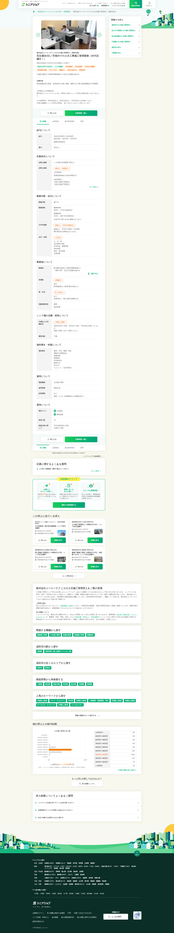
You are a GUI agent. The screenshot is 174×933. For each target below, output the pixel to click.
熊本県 (77, 884)
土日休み (58, 237)
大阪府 (47, 878)
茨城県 (81, 684)
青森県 (69, 863)
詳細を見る (58, 540)
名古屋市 (52, 874)
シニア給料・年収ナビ (101, 3)
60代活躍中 (78, 66)
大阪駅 (54, 893)
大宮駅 (36, 893)
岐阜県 (82, 874)
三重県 (76, 874)
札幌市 (51, 863)
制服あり (62, 70)
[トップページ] (34, 11)
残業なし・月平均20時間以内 (64, 225)
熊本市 (82, 884)
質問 (82, 121)
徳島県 (92, 881)
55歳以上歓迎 (81, 700)
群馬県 (89, 684)
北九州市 (58, 884)
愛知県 (47, 874)
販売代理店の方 (38, 921)
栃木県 (73, 684)
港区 (50, 866)
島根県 (75, 881)
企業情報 (55, 121)
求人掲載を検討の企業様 (118, 3)
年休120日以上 (72, 70)
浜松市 (70, 874)
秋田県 (81, 863)
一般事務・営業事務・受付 (99, 700)
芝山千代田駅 (68, 74)
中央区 (92, 866)
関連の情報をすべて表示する (86, 715)
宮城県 (58, 863)
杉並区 (75, 866)
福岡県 (47, 884)
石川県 (69, 871)
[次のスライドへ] (100, 34)
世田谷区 (69, 866)
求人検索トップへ (88, 784)
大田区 (62, 866)
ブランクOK (53, 70)
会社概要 (55, 917)
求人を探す (93, 5)
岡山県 (58, 881)
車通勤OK (58, 280)
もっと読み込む (68, 576)
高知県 (104, 881)
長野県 (58, 871)
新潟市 (51, 871)
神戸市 (67, 878)
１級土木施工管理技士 (62, 184)
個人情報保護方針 (67, 917)
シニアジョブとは (117, 5)
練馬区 (80, 866)
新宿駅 (71, 893)
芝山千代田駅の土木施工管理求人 (124, 30)
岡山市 (63, 881)
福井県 (75, 871)
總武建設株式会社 (77, 522)
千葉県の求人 (116, 53)
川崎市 (116, 866)
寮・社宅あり (59, 292)
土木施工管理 (58, 382)
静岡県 (59, 874)
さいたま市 (48, 868)
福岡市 (51, 884)
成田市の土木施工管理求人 (121, 25)
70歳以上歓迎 (63, 705)
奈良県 (91, 878)
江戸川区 (56, 866)
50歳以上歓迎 (130, 700)
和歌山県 (97, 878)
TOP (69, 913)
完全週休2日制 (42, 70)
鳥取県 (69, 881)
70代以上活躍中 (90, 66)
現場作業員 (67, 635)
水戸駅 (65, 893)
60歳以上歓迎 (42, 700)
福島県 (92, 863)
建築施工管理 (42, 635)
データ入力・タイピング (46, 705)
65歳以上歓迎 (117, 700)
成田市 (44, 74)
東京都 (47, 684)
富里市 (47, 668)
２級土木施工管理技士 (62, 182)
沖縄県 (107, 884)
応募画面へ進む (81, 113)
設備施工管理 (79, 635)
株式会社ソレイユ (40, 522)
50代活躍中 (69, 66)
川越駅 (77, 893)
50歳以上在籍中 (60, 322)
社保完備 (78, 617)
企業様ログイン (38, 913)
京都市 (78, 878)
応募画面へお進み (66, 606)
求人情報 (43, 121)
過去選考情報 (69, 121)
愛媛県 (98, 881)
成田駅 (39, 651)
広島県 (47, 881)
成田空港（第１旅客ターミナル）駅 (58, 651)
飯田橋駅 (89, 893)
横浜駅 (60, 893)
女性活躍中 (95, 617)
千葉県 (39, 74)
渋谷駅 (83, 893)
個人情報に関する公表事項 (86, 917)
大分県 (88, 884)
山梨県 (81, 871)
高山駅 (96, 893)
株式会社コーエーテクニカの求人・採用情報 (54, 11)
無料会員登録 (136, 5)
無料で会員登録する (69, 505)
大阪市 (51, 878)
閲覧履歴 (104, 5)
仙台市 (63, 863)
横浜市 (110, 866)
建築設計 (90, 635)
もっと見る (93, 187)
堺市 (56, 878)
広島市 (51, 881)
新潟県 (47, 871)
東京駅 (102, 893)
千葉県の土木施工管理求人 (121, 42)
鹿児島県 (100, 884)
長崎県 (71, 884)
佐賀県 (65, 884)
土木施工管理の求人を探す (126, 770)
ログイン (149, 5)
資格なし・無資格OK (62, 168)
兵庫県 (62, 878)
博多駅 (48, 893)
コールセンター (77, 705)
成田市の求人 (116, 47)
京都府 (74, 878)
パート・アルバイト (57, 700)
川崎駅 (42, 893)
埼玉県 (65, 684)
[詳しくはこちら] (50, 532)
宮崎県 (94, 884)
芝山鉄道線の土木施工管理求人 (123, 36)
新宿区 (86, 866)
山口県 (81, 881)
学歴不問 (82, 70)
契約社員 (57, 388)
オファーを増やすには (68, 3)
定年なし (86, 617)
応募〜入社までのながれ (85, 3)
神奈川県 (56, 684)
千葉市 (127, 866)
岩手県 (75, 863)
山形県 (87, 863)
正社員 (119, 614)
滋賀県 (85, 878)
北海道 (47, 863)
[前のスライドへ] (38, 34)
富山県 (64, 871)
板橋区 (97, 866)
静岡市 (64, 874)
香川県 (87, 881)
